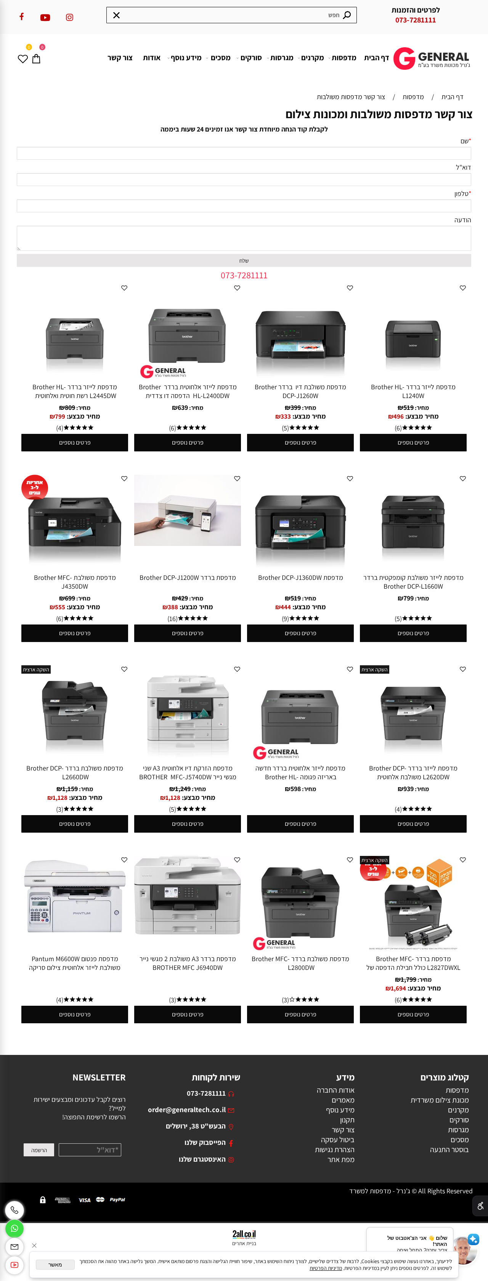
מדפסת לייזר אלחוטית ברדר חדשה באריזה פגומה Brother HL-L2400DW (300, 777)
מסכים (221, 58)
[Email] (14, 1247)
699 (70, 598)
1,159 (70, 788)
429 (183, 598)
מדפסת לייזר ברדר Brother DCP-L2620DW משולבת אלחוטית (413, 772)
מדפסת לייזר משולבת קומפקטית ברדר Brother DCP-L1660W (413, 582)
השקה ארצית (374, 669)
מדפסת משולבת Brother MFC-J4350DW (75, 582)
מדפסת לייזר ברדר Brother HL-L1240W (413, 391)
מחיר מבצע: (421, 416)
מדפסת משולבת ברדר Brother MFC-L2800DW (300, 963)
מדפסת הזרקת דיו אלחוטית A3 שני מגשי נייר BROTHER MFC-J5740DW (187, 772)
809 (70, 407)
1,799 (408, 979)
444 (286, 607)
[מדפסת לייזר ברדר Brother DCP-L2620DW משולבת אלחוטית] (413, 758)
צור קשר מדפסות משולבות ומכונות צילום (379, 114)
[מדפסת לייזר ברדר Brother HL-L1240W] (413, 376)
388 (173, 607)
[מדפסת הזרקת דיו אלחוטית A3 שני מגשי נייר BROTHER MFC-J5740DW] (187, 758)
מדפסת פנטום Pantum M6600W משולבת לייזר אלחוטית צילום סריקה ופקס (74, 967)
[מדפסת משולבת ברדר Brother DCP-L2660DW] (74, 758)
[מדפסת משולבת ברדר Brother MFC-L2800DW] (300, 948)
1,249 (183, 788)
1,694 (398, 988)
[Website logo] (433, 53)
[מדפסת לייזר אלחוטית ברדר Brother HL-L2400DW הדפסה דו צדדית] (187, 376)
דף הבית (376, 58)
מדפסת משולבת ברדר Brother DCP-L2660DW (74, 772)
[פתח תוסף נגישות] (480, 1206)
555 (60, 607)
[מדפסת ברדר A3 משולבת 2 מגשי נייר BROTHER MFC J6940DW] (187, 932)
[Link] (14, 1265)
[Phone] (14, 1210)
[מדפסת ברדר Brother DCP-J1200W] (187, 543)
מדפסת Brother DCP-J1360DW (300, 577)
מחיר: (421, 408)
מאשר (55, 1265)
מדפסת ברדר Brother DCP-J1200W (188, 577)
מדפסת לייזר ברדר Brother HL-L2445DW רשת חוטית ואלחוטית (74, 391)
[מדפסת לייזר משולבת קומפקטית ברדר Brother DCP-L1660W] (413, 567)
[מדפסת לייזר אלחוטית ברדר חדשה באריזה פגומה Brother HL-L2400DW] (300, 758)
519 (408, 407)
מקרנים (312, 58)
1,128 (172, 797)
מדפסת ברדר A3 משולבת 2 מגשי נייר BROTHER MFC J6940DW (188, 963)
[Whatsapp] (14, 1228)
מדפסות (344, 58)
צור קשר (120, 58)
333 (286, 416)
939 (408, 788)
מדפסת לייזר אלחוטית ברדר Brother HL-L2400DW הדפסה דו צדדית (188, 391)
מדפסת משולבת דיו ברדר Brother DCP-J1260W (300, 391)
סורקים (251, 58)
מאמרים (343, 1100)
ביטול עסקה (338, 1140)
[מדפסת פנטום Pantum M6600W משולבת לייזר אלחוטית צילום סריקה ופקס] (74, 935)
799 (60, 416)
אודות (152, 58)
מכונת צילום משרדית (440, 1100)
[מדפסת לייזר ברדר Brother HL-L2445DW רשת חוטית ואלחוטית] (74, 376)
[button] (463, 1250)
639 (183, 407)
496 (398, 416)
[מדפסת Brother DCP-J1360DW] (300, 567)
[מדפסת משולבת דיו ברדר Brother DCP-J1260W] (300, 376)
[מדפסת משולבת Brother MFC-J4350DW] (74, 567)
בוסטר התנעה (449, 1149)
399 (296, 407)
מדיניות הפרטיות (326, 1268)
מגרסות (282, 58)
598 (296, 788)
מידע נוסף (186, 58)
